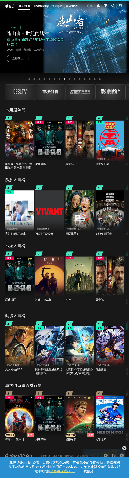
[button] (29, 79)
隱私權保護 (83, 455)
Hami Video (9, 6)
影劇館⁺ (57, 6)
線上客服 (57, 455)
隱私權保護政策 (62, 471)
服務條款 (69, 455)
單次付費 (72, 6)
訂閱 (90, 6)
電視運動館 (41, 6)
